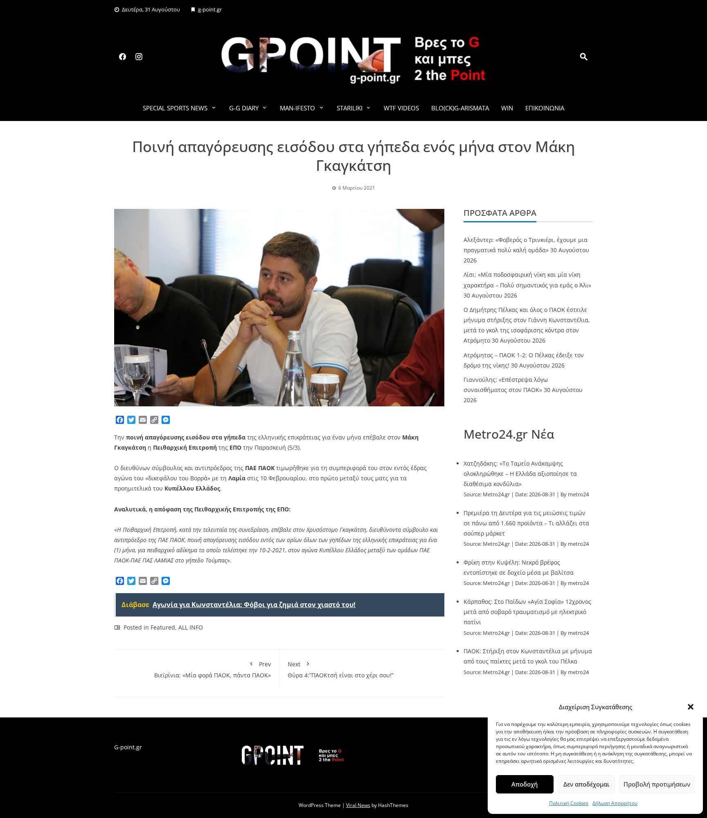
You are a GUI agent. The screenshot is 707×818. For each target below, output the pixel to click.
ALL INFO (190, 627)
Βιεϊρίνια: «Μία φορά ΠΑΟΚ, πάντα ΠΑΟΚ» (212, 669)
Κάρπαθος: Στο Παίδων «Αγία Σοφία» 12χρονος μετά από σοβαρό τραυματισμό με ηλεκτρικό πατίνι (527, 612)
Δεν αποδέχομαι (586, 784)
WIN (507, 108)
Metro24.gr (496, 494)
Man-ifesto (297, 108)
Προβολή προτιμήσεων (657, 784)
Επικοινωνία (544, 108)
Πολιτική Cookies (568, 803)
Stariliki (350, 108)
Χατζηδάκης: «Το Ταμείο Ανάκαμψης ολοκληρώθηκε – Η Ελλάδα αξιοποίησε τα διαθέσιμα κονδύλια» (520, 473)
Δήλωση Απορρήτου (614, 803)
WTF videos (401, 108)
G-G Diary (244, 108)
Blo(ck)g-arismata (460, 108)
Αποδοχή (524, 784)
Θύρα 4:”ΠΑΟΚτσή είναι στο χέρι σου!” (341, 669)
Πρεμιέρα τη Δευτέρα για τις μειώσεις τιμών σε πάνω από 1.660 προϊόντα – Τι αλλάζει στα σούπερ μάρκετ (526, 523)
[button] (691, 707)
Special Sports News (175, 108)
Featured (163, 627)
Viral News (358, 805)
